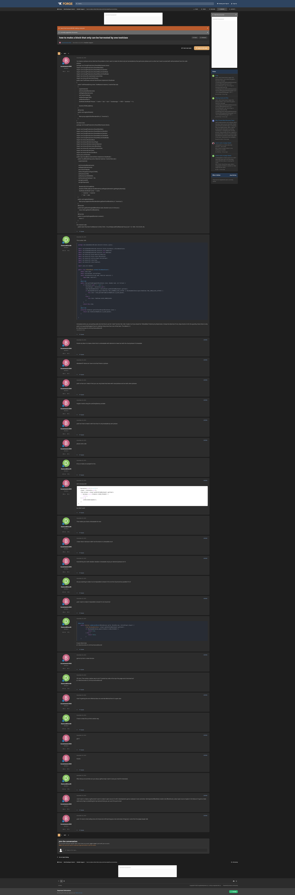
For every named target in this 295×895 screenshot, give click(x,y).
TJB (217, 169)
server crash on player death (223, 143)
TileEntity (219, 152)
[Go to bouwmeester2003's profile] (60, 42)
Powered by (230, 885)
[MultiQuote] (77, 231)
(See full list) (233, 175)
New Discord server (219, 14)
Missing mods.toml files (221, 98)
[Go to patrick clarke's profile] (213, 121)
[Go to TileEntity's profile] (213, 143)
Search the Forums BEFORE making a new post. (72, 28)
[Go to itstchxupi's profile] (213, 76)
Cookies (60, 885)
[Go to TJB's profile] (213, 156)
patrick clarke (220, 139)
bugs (216, 75)
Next (65, 53)
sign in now (93, 843)
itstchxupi (219, 94)
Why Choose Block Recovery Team (224, 120)
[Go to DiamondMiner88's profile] (66, 239)
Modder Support (88, 42)
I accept (234, 891)
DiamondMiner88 (66, 245)
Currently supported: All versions (69, 32)
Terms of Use (79, 893)
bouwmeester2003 (66, 42)
